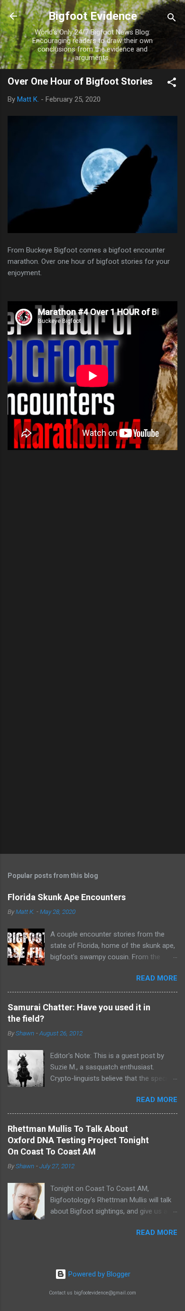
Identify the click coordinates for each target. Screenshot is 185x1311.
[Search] (171, 19)
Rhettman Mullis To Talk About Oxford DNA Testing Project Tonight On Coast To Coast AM (78, 1140)
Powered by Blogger (98, 1274)
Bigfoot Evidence (92, 16)
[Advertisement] (92, 772)
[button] (171, 84)
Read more (156, 978)
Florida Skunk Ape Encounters (67, 897)
